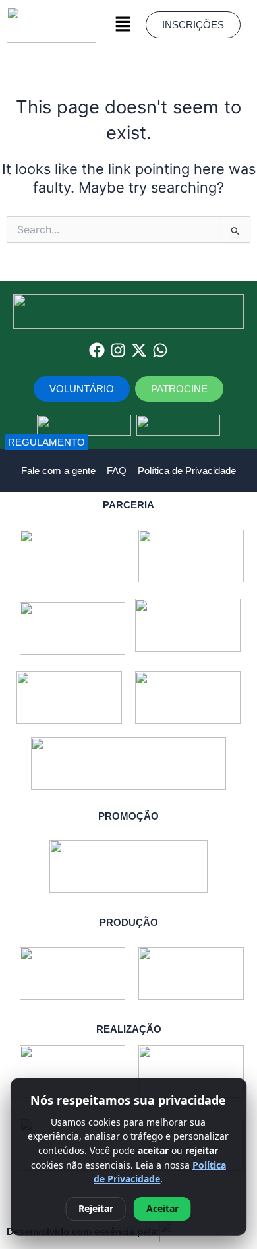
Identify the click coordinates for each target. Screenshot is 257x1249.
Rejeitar (95, 1208)
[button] (122, 25)
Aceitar (162, 1208)
